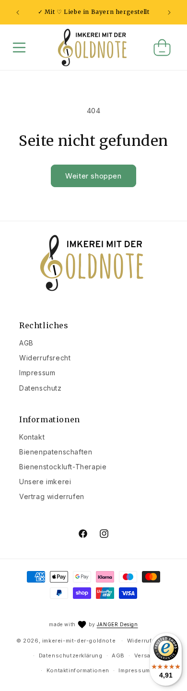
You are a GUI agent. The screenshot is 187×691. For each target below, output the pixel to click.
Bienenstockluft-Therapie (62, 467)
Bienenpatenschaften (55, 452)
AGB (26, 343)
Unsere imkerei (45, 481)
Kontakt (32, 437)
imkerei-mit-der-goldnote (79, 640)
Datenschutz (40, 388)
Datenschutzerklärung (71, 655)
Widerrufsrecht (44, 358)
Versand (146, 655)
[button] (19, 47)
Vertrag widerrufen (51, 496)
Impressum (37, 373)
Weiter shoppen (93, 175)
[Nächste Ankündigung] (169, 12)
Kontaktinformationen (78, 670)
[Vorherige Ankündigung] (17, 12)
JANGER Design (117, 624)
